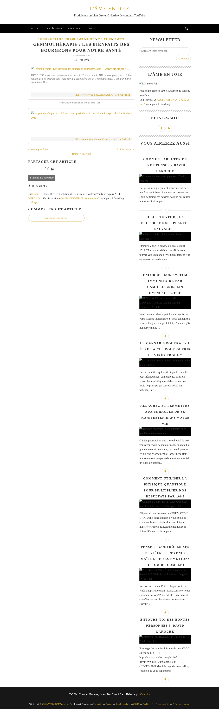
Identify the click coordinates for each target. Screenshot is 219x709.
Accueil (36, 29)
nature (91, 39)
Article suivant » (125, 149)
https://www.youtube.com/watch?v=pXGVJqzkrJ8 (102, 139)
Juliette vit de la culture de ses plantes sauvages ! (165, 223)
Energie (70, 39)
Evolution (105, 39)
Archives (74, 29)
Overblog (145, 694)
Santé (81, 39)
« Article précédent (38, 149)
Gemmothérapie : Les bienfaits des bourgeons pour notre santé (118, 69)
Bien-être (56, 39)
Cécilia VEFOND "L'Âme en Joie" (79, 198)
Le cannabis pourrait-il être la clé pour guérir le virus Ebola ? (165, 349)
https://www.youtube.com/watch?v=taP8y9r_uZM (102, 94)
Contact (91, 29)
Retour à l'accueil (81, 153)
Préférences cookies (181, 704)
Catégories (54, 29)
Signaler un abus (123, 704)
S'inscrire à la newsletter (42, 177)
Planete (119, 39)
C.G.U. (136, 704)
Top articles (97, 704)
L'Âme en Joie (109, 8)
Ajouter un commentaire (56, 218)
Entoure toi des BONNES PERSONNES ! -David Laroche (165, 625)
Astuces (43, 39)
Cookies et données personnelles (156, 704)
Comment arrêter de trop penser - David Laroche (165, 165)
